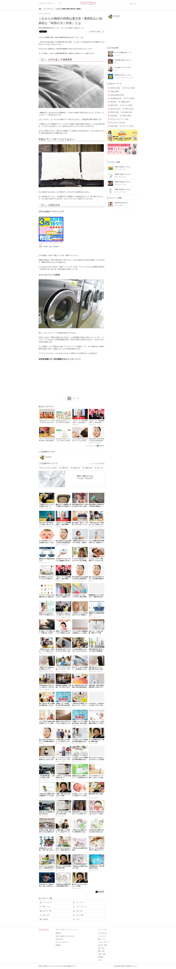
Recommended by (91, 445)
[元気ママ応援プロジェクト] (88, 4)
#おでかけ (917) (115, 109)
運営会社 (58, 933)
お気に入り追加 (95, 31)
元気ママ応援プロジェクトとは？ (65, 936)
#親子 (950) (113, 105)
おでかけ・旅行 (47, 911)
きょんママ (117, 55)
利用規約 (58, 945)
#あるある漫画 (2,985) (117, 95)
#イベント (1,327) (127, 126)
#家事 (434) (76, 468)
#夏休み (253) (125, 102)
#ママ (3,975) (130, 98)
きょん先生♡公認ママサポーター (123, 77)
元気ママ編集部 (118, 205)
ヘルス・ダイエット (81, 906)
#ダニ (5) (100, 468)
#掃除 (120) (88, 468)
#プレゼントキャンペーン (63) (119, 119)
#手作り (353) (129, 109)
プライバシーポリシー (62, 942)
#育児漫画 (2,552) (115, 98)
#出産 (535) (113, 116)
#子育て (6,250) (115, 88)
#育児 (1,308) (114, 112)
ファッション (79, 902)
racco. (116, 70)
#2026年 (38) (127, 112)
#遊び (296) (113, 126)
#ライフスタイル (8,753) (49, 468)
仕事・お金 (78, 911)
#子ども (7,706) (129, 88)
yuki (115, 62)
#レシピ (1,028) (127, 105)
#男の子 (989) (126, 116)
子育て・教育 (79, 915)
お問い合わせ (59, 939)
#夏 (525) (113, 102)
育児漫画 (45, 919)
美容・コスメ (46, 906)
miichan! (48, 457)
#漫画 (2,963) (114, 91)
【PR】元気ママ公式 (120, 169)
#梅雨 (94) (64, 468)
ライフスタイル (47, 902)
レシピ (77, 919)
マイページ (132, 3)
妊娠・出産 (45, 915)
